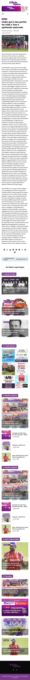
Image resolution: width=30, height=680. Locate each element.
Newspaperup (25, 676)
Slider (17, 279)
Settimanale (6, 401)
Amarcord (4, 19)
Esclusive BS (10, 601)
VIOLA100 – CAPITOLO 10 (18, 445)
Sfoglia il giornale (14, 401)
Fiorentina (12, 279)
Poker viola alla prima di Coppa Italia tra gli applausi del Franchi (20, 457)
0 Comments (19, 425)
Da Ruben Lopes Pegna (7, 30)
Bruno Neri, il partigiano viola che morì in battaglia (13, 332)
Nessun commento (6, 33)
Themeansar (15, 677)
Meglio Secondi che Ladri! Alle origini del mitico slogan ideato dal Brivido (14, 311)
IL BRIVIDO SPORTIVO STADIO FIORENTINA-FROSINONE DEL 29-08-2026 (12, 423)
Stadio (21, 401)
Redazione (5, 292)
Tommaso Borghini (7, 313)
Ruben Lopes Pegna (16, 267)
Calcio (5, 601)
